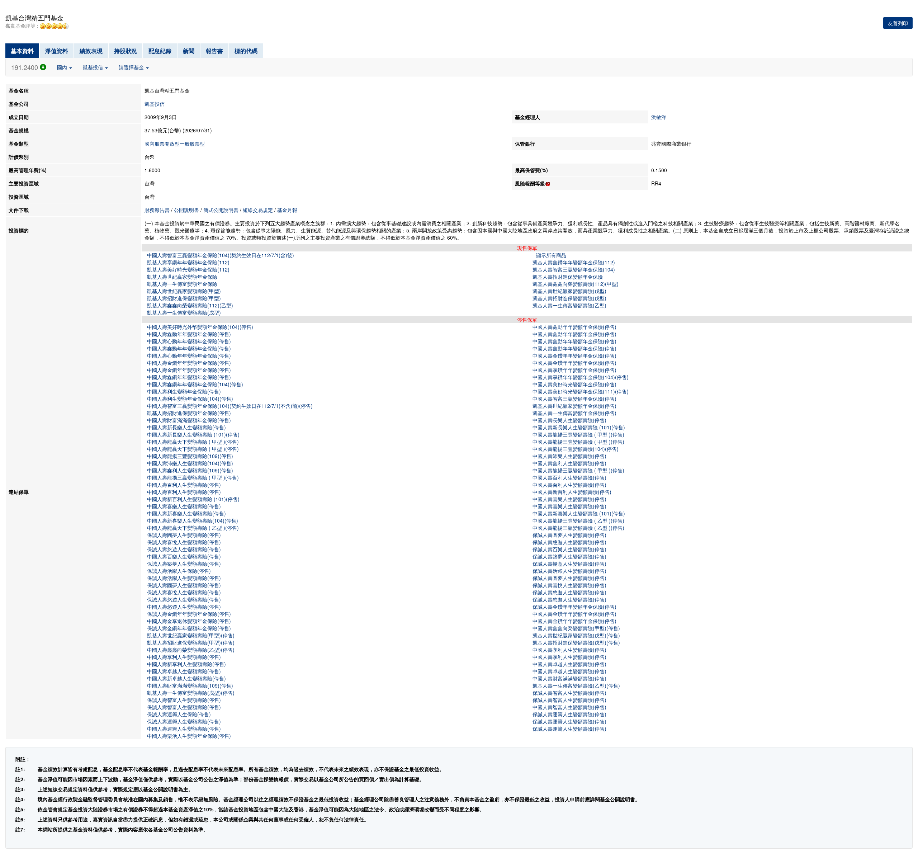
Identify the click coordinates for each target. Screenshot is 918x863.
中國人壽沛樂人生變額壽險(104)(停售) (190, 463)
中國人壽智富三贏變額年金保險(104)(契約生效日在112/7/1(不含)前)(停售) (230, 405)
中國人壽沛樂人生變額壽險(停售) (569, 455)
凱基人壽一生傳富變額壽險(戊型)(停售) (191, 692)
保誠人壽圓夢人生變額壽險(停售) (184, 534)
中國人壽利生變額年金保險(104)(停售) (190, 398)
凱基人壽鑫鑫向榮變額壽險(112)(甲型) (576, 283)
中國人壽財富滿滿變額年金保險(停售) (189, 420)
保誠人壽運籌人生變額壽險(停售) (569, 714)
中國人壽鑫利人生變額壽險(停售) (569, 463)
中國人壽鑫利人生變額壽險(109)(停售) (190, 470)
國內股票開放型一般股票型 (175, 143)
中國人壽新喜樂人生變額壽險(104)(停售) (192, 520)
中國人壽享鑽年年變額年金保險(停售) (574, 369)
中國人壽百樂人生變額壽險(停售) (184, 556)
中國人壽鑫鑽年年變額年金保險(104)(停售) (195, 384)
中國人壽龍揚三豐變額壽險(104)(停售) (576, 448)
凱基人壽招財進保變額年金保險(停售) (189, 412)
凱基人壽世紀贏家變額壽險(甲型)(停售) (191, 635)
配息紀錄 (159, 51)
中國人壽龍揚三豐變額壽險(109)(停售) (190, 455)
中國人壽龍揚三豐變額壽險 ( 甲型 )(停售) (578, 434)
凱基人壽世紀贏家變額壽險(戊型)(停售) (576, 635)
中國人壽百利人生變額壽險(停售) (569, 477)
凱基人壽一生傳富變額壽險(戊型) (184, 312)
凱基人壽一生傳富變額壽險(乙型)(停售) (576, 685)
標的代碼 (246, 51)
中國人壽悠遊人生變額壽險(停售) (184, 606)
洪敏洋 (658, 117)
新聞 (188, 51)
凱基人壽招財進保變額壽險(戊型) (569, 298)
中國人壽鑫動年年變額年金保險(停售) (574, 326)
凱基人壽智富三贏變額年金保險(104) (574, 269)
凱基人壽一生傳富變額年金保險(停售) (574, 412)
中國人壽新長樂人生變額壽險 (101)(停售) (579, 427)
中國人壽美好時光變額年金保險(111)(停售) (581, 391)
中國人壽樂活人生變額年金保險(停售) (189, 735)
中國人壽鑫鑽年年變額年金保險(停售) (189, 377)
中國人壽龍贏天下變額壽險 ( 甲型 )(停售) (193, 441)
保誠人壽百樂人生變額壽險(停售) (569, 549)
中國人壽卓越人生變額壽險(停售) (569, 664)
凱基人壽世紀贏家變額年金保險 (182, 276)
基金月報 (287, 209)
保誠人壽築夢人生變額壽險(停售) (569, 556)
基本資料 (22, 51)
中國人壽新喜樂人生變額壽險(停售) (186, 513)
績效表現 (91, 51)
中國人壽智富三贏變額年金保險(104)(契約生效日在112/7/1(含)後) (220, 255)
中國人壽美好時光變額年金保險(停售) (574, 384)
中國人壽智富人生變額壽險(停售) (569, 707)
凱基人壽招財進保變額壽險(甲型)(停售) (191, 642)
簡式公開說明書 (220, 209)
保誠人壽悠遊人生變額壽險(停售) (569, 542)
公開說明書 (186, 209)
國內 (62, 67)
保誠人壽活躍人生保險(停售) (179, 570)
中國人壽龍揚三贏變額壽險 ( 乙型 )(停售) (578, 527)
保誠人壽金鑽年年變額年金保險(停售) (574, 606)
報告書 (214, 51)
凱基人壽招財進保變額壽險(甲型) (184, 298)
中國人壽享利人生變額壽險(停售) (569, 649)
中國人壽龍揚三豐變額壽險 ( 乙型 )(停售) (578, 520)
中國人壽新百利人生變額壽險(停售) (572, 491)
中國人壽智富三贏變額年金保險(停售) (574, 398)
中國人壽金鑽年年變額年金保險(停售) (574, 355)
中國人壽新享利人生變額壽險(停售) (186, 664)
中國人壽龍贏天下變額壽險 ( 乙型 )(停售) (193, 527)
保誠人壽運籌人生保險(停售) (179, 714)
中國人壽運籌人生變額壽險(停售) (184, 728)
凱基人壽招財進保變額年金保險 (568, 276)
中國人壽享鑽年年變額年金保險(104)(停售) (581, 377)
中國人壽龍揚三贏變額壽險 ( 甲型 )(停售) (578, 470)
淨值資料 (56, 51)
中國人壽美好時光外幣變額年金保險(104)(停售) (200, 326)
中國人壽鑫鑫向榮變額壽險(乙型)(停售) (191, 649)
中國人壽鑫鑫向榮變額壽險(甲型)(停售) (576, 628)
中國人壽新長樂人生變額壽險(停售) (186, 427)
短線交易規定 (258, 209)
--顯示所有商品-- (551, 255)
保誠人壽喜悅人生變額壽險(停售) (184, 542)
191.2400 (25, 67)
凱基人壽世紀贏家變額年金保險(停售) (574, 405)
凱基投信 (93, 67)
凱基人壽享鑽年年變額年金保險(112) (188, 262)
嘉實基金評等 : (22, 26)
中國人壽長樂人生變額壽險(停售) (569, 420)
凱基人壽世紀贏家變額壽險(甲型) (184, 290)
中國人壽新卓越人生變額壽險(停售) (186, 678)
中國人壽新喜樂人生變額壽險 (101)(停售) (579, 513)
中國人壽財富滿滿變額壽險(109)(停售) (190, 685)
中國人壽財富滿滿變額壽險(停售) (569, 678)
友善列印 (898, 23)
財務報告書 (157, 209)
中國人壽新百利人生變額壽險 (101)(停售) (193, 499)
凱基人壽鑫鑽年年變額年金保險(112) (574, 262)
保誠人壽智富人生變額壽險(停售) (569, 692)
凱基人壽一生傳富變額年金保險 (182, 283)
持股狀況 (125, 51)
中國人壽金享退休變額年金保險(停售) (189, 620)
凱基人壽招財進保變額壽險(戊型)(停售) (576, 642)
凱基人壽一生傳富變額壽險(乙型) (569, 305)
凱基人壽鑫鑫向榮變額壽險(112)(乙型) (190, 305)
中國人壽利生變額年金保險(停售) (184, 391)
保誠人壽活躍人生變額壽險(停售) (569, 570)
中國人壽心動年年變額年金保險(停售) (189, 341)
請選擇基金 (132, 67)
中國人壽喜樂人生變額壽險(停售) (569, 499)
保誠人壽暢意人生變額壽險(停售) (569, 563)
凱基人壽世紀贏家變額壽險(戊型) (569, 290)
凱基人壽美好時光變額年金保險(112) (188, 269)
